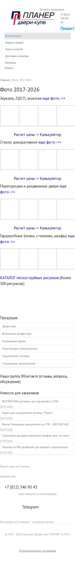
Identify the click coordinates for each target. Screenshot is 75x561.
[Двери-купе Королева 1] (29, 124)
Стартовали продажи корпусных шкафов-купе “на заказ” (36, 435)
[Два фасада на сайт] (29, 168)
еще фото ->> (54, 98)
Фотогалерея (13, 36)
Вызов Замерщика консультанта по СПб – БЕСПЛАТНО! (35, 424)
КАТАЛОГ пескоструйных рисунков (29, 277)
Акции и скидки (14, 42)
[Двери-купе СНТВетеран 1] (48, 168)
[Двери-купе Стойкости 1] (48, 124)
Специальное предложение (18, 363)
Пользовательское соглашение (37, 551)
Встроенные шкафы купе (16, 333)
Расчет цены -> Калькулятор (37, 134)
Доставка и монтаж (17, 56)
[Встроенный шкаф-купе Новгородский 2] (29, 267)
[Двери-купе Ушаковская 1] (10, 217)
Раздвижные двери (14, 341)
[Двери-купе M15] (29, 217)
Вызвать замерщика (51, 9)
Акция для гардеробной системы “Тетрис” (27, 413)
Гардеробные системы (15, 356)
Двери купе (9, 326)
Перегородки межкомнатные (19, 348)
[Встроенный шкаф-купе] (48, 267)
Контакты (10, 62)
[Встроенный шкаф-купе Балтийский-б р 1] (10, 267)
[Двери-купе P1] (10, 168)
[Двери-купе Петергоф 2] (48, 217)
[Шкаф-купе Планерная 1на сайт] (10, 124)
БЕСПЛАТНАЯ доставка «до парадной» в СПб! (30, 401)
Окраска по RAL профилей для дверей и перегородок (35, 447)
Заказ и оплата (14, 49)
